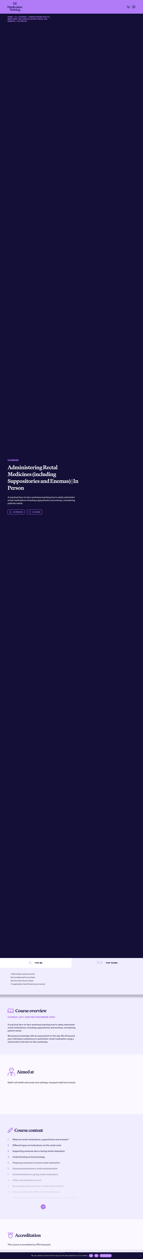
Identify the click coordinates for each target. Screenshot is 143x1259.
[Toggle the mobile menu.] (133, 7)
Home (10, 17)
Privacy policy (106, 1255)
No (96, 1255)
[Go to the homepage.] (15, 6)
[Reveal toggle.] (43, 1206)
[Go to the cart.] (128, 7)
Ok (91, 1255)
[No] (140, 1256)
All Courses (20, 17)
